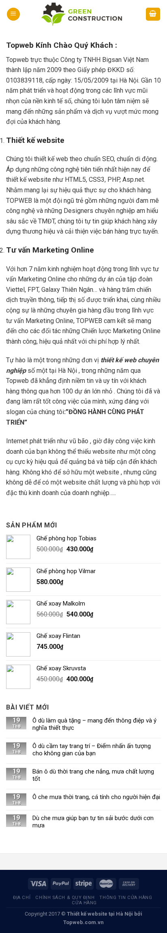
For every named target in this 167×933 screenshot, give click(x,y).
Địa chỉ (21, 897)
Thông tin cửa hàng (125, 897)
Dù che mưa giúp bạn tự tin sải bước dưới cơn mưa (93, 821)
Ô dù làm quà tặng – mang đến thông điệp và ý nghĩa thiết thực (94, 724)
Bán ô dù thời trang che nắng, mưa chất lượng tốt (93, 775)
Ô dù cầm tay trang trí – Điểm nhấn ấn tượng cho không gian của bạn (91, 749)
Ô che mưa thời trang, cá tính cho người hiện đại (96, 797)
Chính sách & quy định (64, 897)
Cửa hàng (84, 902)
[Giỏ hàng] (153, 14)
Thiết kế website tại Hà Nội (100, 914)
